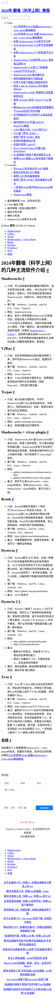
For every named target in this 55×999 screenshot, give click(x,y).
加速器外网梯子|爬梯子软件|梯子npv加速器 (27, 984)
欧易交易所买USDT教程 (26, 172)
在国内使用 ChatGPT (24, 144)
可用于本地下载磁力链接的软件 (30, 82)
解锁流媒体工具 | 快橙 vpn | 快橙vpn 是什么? (27, 896)
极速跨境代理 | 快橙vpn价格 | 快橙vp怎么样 (27, 935)
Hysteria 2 (12, 247)
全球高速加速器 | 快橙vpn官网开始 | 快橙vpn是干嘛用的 (27, 903)
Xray (9, 250)
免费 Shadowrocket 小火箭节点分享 (32, 41)
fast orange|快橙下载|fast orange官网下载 (27, 979)
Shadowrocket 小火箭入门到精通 (30, 67)
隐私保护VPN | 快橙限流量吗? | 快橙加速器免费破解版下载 (27, 929)
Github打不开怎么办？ (25, 71)
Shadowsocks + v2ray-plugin (21, 239)
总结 (9, 254)
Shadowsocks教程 (22, 194)
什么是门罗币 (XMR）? (26, 133)
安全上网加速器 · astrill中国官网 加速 (27, 958)
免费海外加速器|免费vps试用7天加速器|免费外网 (27, 951)
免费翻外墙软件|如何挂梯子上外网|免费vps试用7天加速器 (27, 991)
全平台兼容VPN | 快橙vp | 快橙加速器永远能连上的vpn (27, 884)
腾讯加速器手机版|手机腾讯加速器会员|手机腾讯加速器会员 (27, 942)
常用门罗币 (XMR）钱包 (26, 137)
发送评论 (44, 808)
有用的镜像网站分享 (24, 140)
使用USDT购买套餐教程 (26, 176)
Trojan (10, 236)
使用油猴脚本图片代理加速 (28, 78)
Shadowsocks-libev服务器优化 (28, 75)
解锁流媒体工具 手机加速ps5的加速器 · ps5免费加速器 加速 (27, 972)
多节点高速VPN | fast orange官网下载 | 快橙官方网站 (27, 920)
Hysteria (11, 245)
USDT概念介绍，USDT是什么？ (31, 129)
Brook (10, 242)
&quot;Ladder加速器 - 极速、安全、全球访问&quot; (27, 964)
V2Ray (10, 233)
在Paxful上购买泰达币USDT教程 (30, 168)
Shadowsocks (14, 231)
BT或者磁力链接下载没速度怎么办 (32, 154)
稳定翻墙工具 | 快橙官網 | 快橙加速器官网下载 (27, 911)
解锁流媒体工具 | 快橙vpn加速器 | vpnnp (27, 891)
